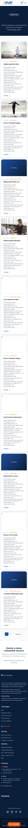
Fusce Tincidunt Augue (12, 123)
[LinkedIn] (7, 811)
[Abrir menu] (25, 2)
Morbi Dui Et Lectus (11, 476)
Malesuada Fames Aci (11, 182)
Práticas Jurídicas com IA (7, 755)
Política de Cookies (21, 825)
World (15, 120)
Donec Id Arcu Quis (11, 535)
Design (11, 61)
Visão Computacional (6, 715)
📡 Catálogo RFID (5, 726)
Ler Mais (6, 95)
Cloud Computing (5, 718)
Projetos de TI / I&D (6, 737)
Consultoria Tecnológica (7, 740)
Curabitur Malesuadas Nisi (13, 594)
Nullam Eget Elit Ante (11, 64)
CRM (2, 758)
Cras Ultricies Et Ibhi (11, 299)
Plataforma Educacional (7, 750)
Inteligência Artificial (6, 713)
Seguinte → (18, 634)
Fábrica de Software (6, 735)
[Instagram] (11, 811)
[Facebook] (16, 811)
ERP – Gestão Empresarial (7, 752)
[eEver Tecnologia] (8, 3)
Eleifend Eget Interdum (12, 241)
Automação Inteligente (6, 747)
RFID (2, 710)
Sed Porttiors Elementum (13, 417)
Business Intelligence (6, 721)
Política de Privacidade (8, 825)
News (15, 61)
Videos (15, 179)
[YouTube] (20, 811)
